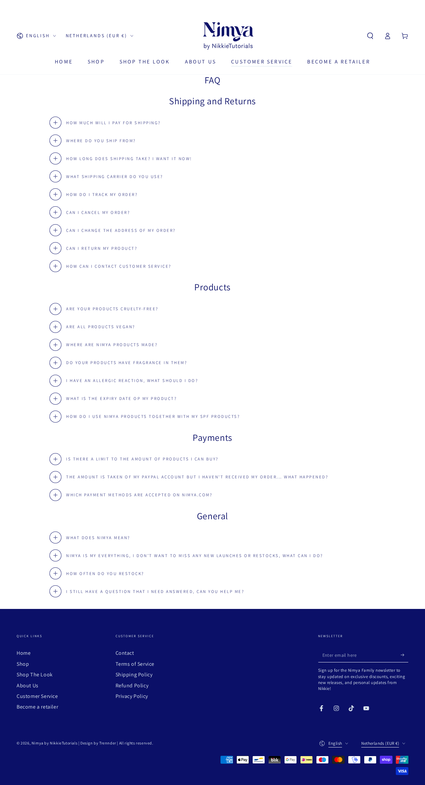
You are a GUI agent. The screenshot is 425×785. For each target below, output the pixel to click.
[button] (370, 36)
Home (24, 652)
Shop (23, 663)
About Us (28, 685)
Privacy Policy (132, 696)
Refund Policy (132, 685)
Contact (125, 652)
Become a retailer (37, 706)
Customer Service (37, 696)
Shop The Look (35, 674)
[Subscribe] (404, 654)
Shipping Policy (134, 674)
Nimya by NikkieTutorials (54, 742)
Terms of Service (135, 663)
